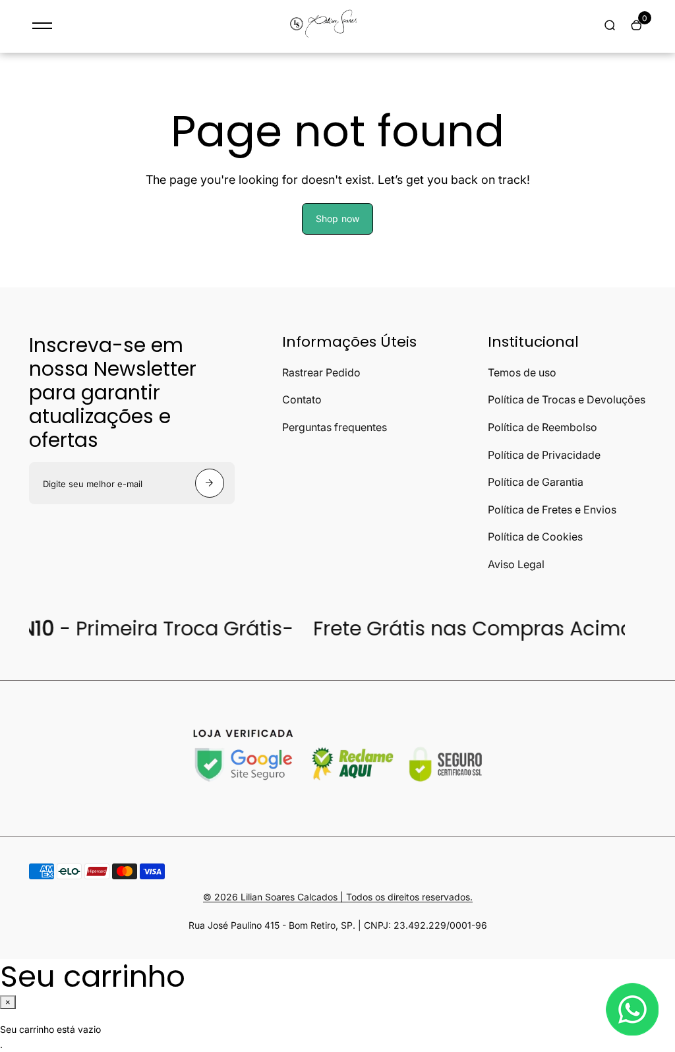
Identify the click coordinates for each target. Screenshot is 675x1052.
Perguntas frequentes (334, 427)
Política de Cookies (535, 536)
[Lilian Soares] (327, 36)
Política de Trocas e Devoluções (566, 399)
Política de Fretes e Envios (552, 509)
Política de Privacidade (544, 454)
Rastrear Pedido (321, 372)
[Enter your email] (209, 483)
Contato (302, 399)
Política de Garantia (535, 481)
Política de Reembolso (542, 427)
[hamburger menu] (42, 25)
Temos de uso (522, 372)
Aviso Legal (516, 564)
